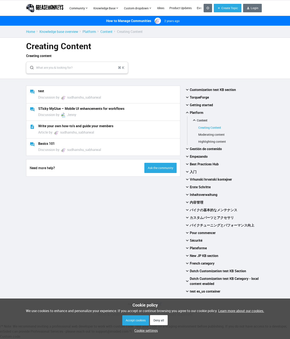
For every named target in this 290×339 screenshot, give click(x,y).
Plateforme (198, 248)
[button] (145, 330)
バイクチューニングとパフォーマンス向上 (222, 225)
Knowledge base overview (58, 31)
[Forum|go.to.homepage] (45, 8)
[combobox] (77, 68)
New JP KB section (204, 255)
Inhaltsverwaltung (203, 194)
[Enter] (30, 68)
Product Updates (180, 8)
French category (202, 263)
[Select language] (208, 8)
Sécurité (196, 240)
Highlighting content (212, 142)
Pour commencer (203, 232)
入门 (193, 171)
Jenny (71, 114)
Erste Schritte (200, 187)
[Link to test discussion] (32, 91)
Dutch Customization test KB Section (218, 271)
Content (106, 31)
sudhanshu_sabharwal (84, 97)
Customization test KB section (213, 89)
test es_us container (205, 291)
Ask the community (160, 168)
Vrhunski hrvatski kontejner (211, 179)
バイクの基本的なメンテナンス (213, 210)
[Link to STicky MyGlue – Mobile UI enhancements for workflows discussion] (32, 109)
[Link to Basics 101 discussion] (32, 144)
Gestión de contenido (206, 148)
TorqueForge (199, 97)
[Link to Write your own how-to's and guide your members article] (32, 126)
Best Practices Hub (204, 164)
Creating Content (209, 128)
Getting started (201, 105)
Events (201, 8)
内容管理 (196, 202)
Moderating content (211, 135)
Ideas (160, 8)
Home (30, 31)
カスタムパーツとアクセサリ (212, 217)
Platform (89, 31)
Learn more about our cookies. (241, 310)
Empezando (199, 156)
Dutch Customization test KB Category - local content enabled (224, 281)
